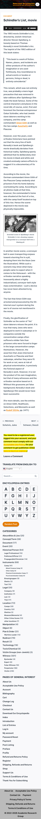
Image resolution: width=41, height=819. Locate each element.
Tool (6, 584)
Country (7, 609)
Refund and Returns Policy (15, 757)
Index (5, 717)
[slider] (33, 28)
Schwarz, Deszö (30, 423)
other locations (10, 621)
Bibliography (9, 693)
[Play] (6, 28)
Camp (6, 566)
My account (8, 733)
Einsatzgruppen (10, 578)
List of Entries (9, 725)
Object (6, 628)
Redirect (7, 638)
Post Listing (8, 745)
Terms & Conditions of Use (15, 776)
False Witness (9, 665)
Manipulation (9, 624)
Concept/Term (9, 539)
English (9, 469)
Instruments (8, 562)
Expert (6, 662)
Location (7, 603)
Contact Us (8, 709)
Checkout (7, 705)
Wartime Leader (10, 635)
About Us (7, 682)
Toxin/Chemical (10, 649)
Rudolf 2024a (12, 410)
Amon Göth (21, 123)
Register (7, 761)
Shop (5, 768)
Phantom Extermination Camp (16, 573)
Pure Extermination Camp (14, 576)
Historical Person (11, 550)
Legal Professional (11, 553)
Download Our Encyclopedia (16, 713)
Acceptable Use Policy (14, 444)
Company (8, 591)
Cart (5, 697)
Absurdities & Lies (11, 535)
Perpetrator (9, 668)
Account (7, 689)
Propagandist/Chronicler (14, 559)
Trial (6, 600)
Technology (8, 645)
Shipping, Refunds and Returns (17, 765)
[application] (20, 28)
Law (6, 597)
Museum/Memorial (11, 615)
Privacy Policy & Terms (20, 799)
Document (7, 16)
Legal (5, 587)
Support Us (8, 772)
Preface (6, 749)
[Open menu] (37, 4)
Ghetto (7, 581)
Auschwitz (23, 126)
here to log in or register (14, 451)
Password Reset (10, 737)
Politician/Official (11, 556)
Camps (7, 606)
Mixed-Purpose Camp (13, 568)
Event (5, 546)
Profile (6, 753)
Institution (8, 594)
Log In (5, 729)
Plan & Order (8, 631)
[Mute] (28, 28)
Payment (7, 741)
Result (6, 641)
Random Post (11, 524)
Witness (6, 656)
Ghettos (7, 612)
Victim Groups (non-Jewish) (16, 652)
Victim (6, 671)
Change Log (8, 701)
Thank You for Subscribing (15, 780)
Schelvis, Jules (10, 423)
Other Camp (10, 571)
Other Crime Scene (11, 618)
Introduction (8, 721)
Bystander (8, 659)
